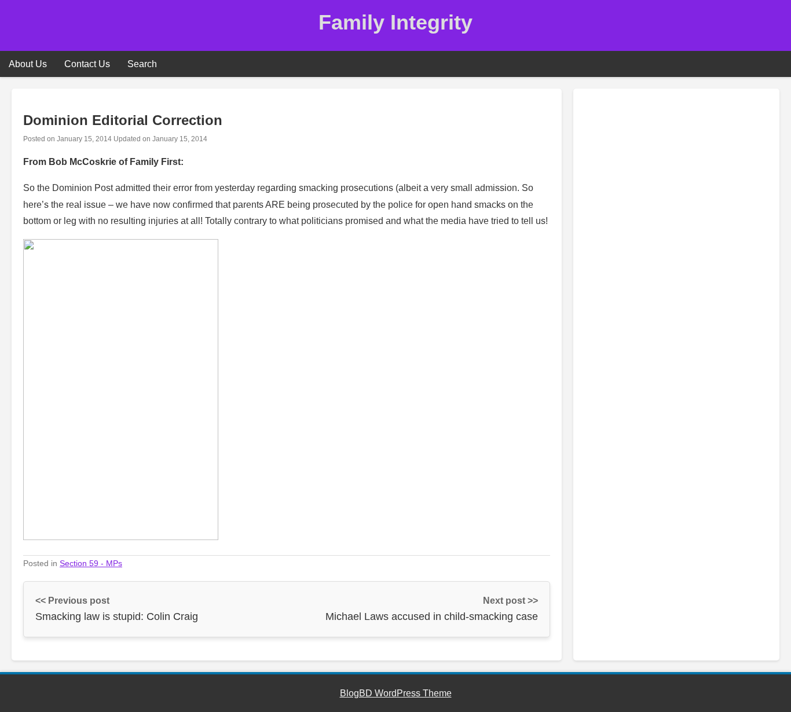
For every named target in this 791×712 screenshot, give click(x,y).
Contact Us (87, 64)
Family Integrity (395, 22)
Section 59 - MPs (91, 563)
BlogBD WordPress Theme (396, 693)
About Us (28, 64)
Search (142, 64)
